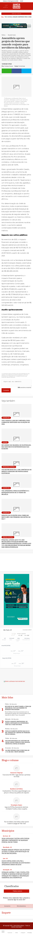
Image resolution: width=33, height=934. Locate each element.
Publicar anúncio (17, 891)
